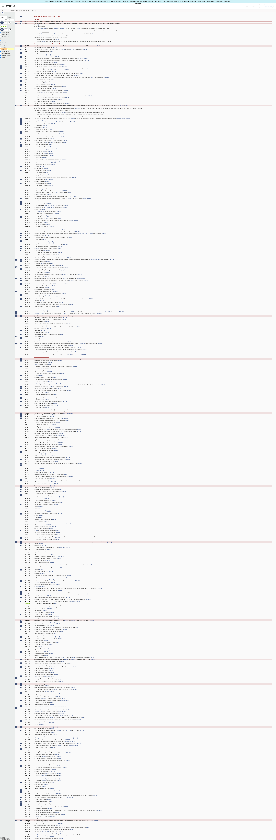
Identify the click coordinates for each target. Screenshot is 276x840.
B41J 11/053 (27, 547)
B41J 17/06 (27, 689)
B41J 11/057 (62, 547)
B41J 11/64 (27, 612)
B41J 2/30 (27, 228)
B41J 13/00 (27, 620)
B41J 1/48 (27, 92)
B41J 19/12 (27, 738)
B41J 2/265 (52, 205)
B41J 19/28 (27, 752)
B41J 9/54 (27, 539)
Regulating (37, 383)
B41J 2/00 (27, 105)
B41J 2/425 (27, 274)
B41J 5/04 (27, 362)
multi (38, 194)
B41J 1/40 (27, 84)
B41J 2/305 (27, 230)
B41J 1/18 (27, 62)
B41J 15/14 (27, 672)
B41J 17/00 (27, 684)
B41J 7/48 (27, 457)
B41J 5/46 (27, 403)
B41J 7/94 (27, 482)
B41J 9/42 (27, 528)
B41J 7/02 (27, 414)
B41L (90, 684)
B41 (25, 21)
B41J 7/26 (27, 437)
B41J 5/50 (27, 407)
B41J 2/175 (27, 181)
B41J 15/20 (27, 678)
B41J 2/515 (27, 310)
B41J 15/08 (27, 667)
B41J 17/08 (27, 693)
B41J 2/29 (27, 224)
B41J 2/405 (27, 267)
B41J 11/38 (27, 582)
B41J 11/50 (27, 594)
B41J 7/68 (27, 476)
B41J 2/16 (27, 176)
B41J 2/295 (27, 226)
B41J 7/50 (27, 459)
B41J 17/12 (27, 696)
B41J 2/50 (27, 304)
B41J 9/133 (27, 500)
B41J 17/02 (27, 685)
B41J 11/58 (27, 607)
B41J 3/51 (27, 349)
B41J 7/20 (27, 431)
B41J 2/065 (27, 140)
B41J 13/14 (27, 640)
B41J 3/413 (27, 340)
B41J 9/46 (64, 480)
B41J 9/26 (27, 513)
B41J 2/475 (72, 280)
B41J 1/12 (27, 56)
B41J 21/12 (27, 831)
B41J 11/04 (27, 545)
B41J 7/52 (27, 461)
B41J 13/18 (27, 644)
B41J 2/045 (27, 133)
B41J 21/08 (27, 827)
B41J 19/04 (27, 730)
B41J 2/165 (27, 177)
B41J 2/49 (27, 300)
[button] (21, 16)
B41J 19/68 (27, 790)
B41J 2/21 (56, 192)
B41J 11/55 (4, 26)
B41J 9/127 (27, 498)
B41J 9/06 (27, 491)
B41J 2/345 (27, 244)
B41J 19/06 (27, 732)
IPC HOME (2, 15)
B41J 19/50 (27, 773)
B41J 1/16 (72, 49)
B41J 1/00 (27, 45)
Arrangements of (39, 368)
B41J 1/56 (27, 99)
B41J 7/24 (27, 435)
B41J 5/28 (27, 385)
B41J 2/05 (27, 135)
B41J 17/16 (27, 700)
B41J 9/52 (27, 538)
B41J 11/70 (27, 618)
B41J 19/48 (27, 771)
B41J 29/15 (104, 542)
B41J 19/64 (27, 786)
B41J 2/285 (27, 222)
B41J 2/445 (27, 282)
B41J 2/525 (107, 311)
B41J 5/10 (27, 368)
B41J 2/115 (27, 159)
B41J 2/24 (27, 205)
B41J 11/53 (27, 599)
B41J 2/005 (27, 118)
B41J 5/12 (27, 370)
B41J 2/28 (46, 218)
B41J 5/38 (27, 396)
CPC (3, 49)
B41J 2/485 (27, 298)
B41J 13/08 (27, 635)
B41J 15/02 (27, 661)
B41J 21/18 (27, 838)
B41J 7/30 (27, 441)
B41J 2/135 (27, 166)
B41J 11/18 (27, 562)
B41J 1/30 (27, 75)
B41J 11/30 (27, 575)
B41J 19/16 (27, 741)
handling (47, 179)
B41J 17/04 (27, 687)
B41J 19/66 (27, 788)
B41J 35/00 (70, 230)
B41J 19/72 (27, 793)
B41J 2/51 (27, 308)
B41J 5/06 (27, 364)
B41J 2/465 (27, 291)
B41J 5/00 (27, 359)
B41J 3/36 (27, 330)
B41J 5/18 (27, 375)
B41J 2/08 (27, 146)
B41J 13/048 (27, 629)
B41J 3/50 (27, 347)
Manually (37, 582)
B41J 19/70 (27, 792)
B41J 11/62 (27, 610)
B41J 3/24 (27, 319)
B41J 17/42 (27, 724)
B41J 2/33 (27, 239)
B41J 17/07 (27, 691)
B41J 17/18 (27, 702)
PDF (6, 29)
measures (59, 730)
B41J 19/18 (27, 743)
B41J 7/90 (27, 478)
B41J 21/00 (27, 820)
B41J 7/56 (27, 465)
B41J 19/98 (27, 818)
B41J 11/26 (27, 569)
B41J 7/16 (27, 427)
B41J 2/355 (27, 248)
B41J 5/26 (27, 383)
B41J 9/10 (27, 495)
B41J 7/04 (27, 416)
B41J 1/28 (27, 73)
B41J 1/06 (27, 51)
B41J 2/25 (47, 205)
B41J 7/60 (27, 468)
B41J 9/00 (27, 486)
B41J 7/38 (27, 448)
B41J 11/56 (27, 605)
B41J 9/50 (27, 536)
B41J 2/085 (27, 148)
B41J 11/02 (27, 543)
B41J (26, 23)
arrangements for (43, 359)
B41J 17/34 (27, 717)
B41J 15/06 (27, 665)
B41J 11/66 (27, 614)
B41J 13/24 (27, 650)
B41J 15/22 (27, 680)
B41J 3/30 (27, 325)
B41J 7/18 (27, 429)
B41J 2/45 (27, 285)
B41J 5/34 (27, 392)
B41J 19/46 (27, 769)
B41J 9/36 (27, 523)
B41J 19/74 (27, 795)
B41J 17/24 (27, 708)
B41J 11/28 (27, 573)
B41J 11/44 (27, 588)
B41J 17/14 (27, 698)
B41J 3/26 (27, 321)
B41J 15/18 (27, 676)
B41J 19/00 (27, 727)
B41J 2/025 (27, 125)
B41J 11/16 (27, 560)
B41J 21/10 (27, 829)
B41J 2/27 (27, 216)
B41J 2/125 (27, 163)
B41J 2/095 (27, 151)
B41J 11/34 (27, 579)
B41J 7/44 (27, 454)
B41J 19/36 (27, 760)
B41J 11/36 (27, 580)
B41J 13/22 (27, 648)
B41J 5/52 (27, 411)
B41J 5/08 (27, 366)
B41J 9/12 (27, 497)
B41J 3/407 (27, 338)
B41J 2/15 (27, 172)
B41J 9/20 (27, 508)
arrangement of (48, 244)
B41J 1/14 (27, 58)
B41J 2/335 (27, 241)
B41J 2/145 (27, 170)
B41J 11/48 (27, 592)
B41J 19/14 (27, 739)
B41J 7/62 (27, 470)
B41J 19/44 (27, 767)
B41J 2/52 (27, 311)
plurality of (42, 92)
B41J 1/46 (27, 90)
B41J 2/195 (27, 189)
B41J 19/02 (27, 728)
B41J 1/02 (27, 47)
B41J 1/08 (27, 53)
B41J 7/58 (27, 467)
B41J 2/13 (27, 164)
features (45, 30)
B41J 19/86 (27, 806)
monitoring (40, 189)
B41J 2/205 (51, 142)
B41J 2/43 (27, 276)
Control (37, 228)
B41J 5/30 (27, 386)
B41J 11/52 (27, 597)
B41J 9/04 (27, 489)
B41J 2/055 (27, 136)
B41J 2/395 (27, 263)
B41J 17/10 (27, 695)
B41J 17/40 (27, 723)
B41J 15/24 (27, 681)
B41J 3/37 (27, 332)
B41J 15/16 (27, 674)
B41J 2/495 (27, 302)
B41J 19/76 (27, 797)
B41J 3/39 (27, 336)
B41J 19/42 (27, 765)
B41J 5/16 (27, 373)
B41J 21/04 (27, 823)
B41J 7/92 (27, 480)
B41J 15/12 (27, 670)
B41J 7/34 (27, 444)
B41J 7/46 (27, 455)
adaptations (41, 696)
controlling (50, 359)
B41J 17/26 (27, 709)
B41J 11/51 (27, 595)
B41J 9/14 (27, 502)
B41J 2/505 (27, 306)
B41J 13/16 (27, 642)
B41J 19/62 (27, 784)
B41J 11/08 (27, 553)
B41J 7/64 (27, 472)
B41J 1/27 (52, 69)
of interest (77, 33)
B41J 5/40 (27, 398)
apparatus (56, 28)
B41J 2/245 (27, 207)
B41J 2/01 (27, 120)
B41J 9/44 (27, 530)
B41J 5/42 (27, 399)
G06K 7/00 (90, 359)
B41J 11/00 (27, 542)
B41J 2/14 (27, 168)
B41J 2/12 (27, 161)
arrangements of (46, 831)
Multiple (37, 364)
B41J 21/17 (27, 836)
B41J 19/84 (27, 805)
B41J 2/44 (27, 280)
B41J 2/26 (27, 213)
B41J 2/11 (27, 157)
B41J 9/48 (69, 480)
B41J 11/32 (27, 577)
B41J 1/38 (27, 83)
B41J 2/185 (27, 185)
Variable (37, 816)
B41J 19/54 (27, 777)
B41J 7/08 (27, 420)
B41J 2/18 (27, 183)
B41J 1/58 (27, 101)
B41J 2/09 (27, 149)
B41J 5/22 (27, 379)
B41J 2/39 (27, 261)
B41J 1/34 (27, 79)
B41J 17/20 (27, 704)
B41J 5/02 (27, 360)
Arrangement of (40, 211)
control (78, 28)
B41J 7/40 (27, 450)
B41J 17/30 (27, 713)
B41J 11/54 (27, 601)
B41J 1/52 (27, 96)
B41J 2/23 (27, 202)
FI (9, 49)
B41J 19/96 (27, 816)
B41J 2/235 (27, 203)
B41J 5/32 (27, 390)
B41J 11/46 (27, 590)
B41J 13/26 (27, 651)
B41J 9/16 (27, 504)
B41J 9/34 (27, 521)
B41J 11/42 (27, 586)
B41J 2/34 (27, 243)
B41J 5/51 (27, 409)
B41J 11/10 (27, 554)
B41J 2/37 (27, 254)
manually (39, 28)
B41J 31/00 (64, 230)
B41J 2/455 (27, 287)
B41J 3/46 (27, 345)
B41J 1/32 (27, 77)
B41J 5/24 (27, 381)
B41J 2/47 (27, 293)
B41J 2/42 (27, 272)
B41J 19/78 (27, 799)
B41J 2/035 (27, 129)
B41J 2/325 (27, 237)
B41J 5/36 (27, 394)
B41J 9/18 (27, 506)
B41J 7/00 (27, 413)
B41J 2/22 (122, 118)
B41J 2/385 (84, 233)
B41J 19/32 (27, 756)
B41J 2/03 (27, 127)
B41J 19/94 (27, 814)
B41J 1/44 (27, 88)
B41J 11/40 (27, 584)
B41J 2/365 (27, 252)
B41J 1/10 (27, 55)
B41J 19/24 (27, 749)
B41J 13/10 (27, 637)
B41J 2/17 (27, 179)
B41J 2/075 (27, 144)
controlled (43, 28)
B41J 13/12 (27, 638)
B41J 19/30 (27, 754)
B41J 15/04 (27, 663)
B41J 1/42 (27, 86)
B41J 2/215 (58, 122)
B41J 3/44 (27, 343)
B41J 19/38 (68, 730)
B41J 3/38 (27, 334)
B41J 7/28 (27, 439)
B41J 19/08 (27, 734)
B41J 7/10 (27, 422)
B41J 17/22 (27, 706)
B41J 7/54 (27, 463)
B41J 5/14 (27, 371)
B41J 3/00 (27, 316)
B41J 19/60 (27, 782)
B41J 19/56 (27, 779)
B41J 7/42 (27, 452)
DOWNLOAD (7, 15)
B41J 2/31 (27, 231)
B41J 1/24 (27, 68)
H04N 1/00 (77, 108)
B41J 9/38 (27, 525)
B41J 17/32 (27, 715)
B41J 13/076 (27, 633)
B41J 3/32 (27, 327)
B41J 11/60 (27, 608)
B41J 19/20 (27, 745)
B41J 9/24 (27, 511)
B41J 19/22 (27, 747)
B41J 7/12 (27, 424)
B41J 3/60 (60, 351)
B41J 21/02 (27, 822)
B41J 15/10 (27, 668)
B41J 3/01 (27, 317)
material (57, 39)
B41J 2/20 (27, 190)
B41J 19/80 (27, 801)
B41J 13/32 (27, 657)
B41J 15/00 (27, 659)
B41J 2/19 (27, 187)
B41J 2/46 (27, 289)
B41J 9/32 (27, 519)
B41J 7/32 (27, 442)
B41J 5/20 (27, 377)
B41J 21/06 (27, 825)
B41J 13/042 (27, 627)
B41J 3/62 (27, 354)
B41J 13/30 (27, 655)
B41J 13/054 (27, 631)
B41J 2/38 (27, 257)
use (63, 327)
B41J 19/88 (27, 808)
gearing (62, 418)
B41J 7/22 (27, 433)
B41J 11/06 (27, 551)
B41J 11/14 (27, 558)
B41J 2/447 (27, 284)
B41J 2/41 (27, 269)
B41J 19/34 (27, 758)
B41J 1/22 (27, 66)
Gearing (37, 470)
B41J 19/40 (27, 764)
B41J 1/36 (27, 81)
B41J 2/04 (27, 131)
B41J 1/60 (71, 68)
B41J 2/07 (27, 142)
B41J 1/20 (27, 64)
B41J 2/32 (27, 235)
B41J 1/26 (27, 69)
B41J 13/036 (27, 625)
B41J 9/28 (27, 515)
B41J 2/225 (27, 200)
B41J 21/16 (27, 835)
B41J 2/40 (27, 265)
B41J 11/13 (27, 556)
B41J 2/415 (27, 271)
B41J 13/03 (27, 623)
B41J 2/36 (27, 250)
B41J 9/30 (27, 517)
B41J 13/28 (27, 653)
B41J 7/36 (27, 446)
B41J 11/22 (27, 566)
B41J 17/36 (27, 719)
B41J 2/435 (90, 233)
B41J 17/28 (27, 711)
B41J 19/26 (27, 751)
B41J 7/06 (27, 418)
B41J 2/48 (27, 297)
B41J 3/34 (27, 328)
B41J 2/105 (27, 155)
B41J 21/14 (27, 833)
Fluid (36, 510)
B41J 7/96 (27, 483)
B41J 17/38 (27, 721)
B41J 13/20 (27, 646)
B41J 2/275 (27, 218)
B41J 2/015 (27, 122)
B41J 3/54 (27, 351)
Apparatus (36, 592)
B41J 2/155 (27, 174)
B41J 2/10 (27, 153)
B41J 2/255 (27, 211)
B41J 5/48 (27, 405)
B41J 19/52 (71, 745)
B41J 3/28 (27, 323)
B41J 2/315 (27, 233)
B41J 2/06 (27, 138)
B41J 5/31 (27, 388)
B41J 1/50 (27, 94)
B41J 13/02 (27, 622)
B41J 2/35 (27, 246)
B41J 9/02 (27, 487)
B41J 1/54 (27, 97)
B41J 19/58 (27, 780)
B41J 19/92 (27, 812)
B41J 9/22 (27, 510)
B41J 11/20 (27, 564)
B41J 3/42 (27, 341)
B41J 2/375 (27, 256)
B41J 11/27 (27, 571)
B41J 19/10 (27, 736)
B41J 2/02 (27, 123)
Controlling (37, 586)
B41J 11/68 (27, 616)
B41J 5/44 (27, 401)
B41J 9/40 (27, 526)
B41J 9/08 (27, 493)
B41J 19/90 (27, 810)
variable (48, 429)
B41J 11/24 (27, 567)
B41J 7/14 (27, 426)
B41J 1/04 (27, 49)
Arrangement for (38, 311)
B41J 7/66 (27, 474)
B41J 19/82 (27, 803)
